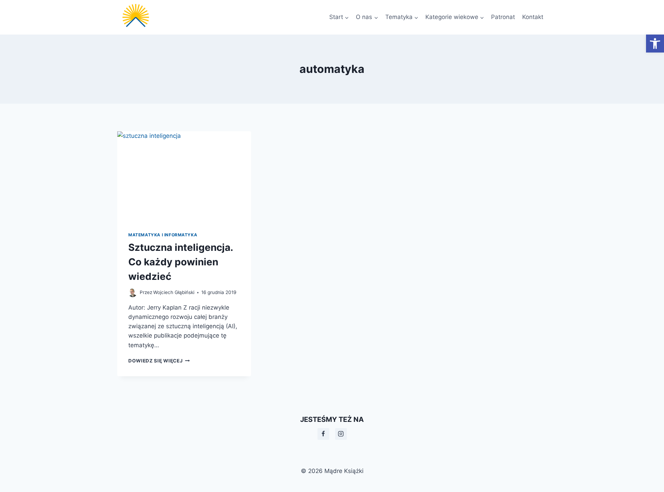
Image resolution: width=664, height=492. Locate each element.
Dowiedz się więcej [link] (159, 360)
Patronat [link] (503, 16)
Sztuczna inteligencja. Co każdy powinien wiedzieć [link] (180, 262)
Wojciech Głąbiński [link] (173, 292)
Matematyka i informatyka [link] (162, 234)
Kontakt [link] (532, 16)
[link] (655, 44)
